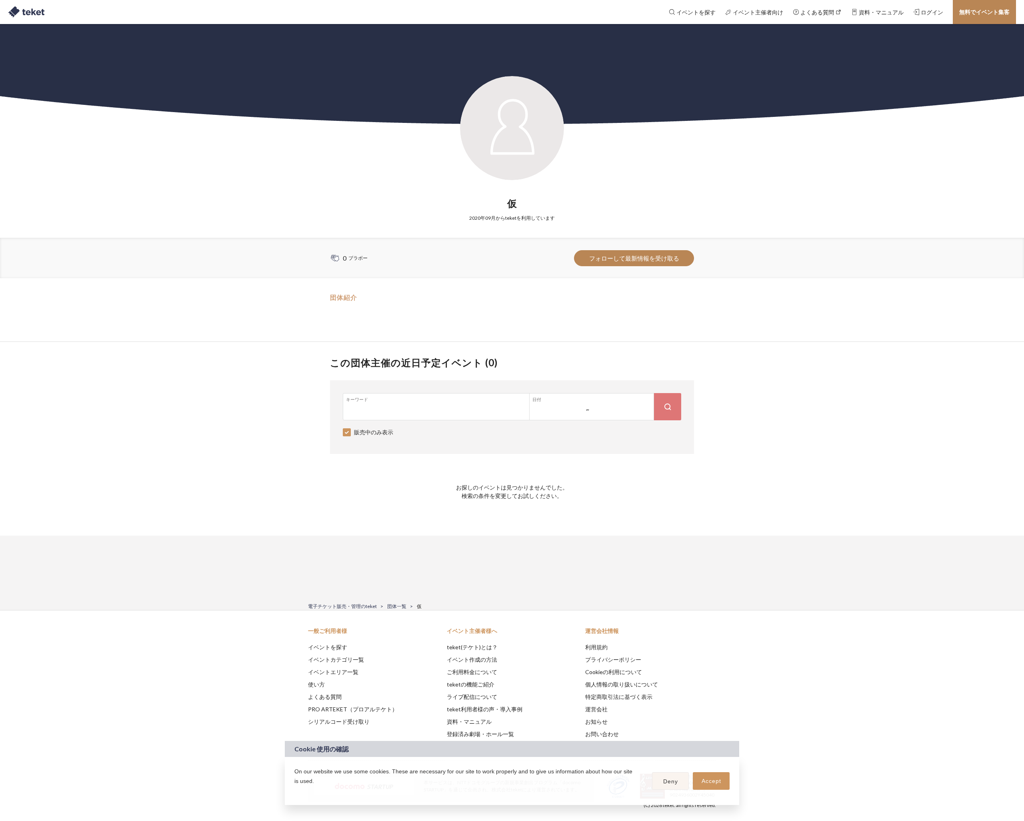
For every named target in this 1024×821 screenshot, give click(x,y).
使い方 (316, 684)
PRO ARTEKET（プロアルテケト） (353, 709)
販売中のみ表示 (373, 432)
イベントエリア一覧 (333, 671)
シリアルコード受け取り (339, 721)
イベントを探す (327, 647)
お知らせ (596, 721)
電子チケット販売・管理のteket (342, 606)
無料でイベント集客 (984, 11)
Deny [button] (670, 781)
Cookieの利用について (613, 671)
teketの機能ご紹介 (470, 684)
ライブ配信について (472, 696)
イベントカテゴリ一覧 (336, 659)
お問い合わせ (602, 734)
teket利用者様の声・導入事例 (484, 709)
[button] (295, 791)
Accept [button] (711, 781)
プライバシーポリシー (613, 659)
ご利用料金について (472, 671)
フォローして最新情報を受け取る (634, 258)
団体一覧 (396, 606)
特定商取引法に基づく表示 (618, 696)
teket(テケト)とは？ (472, 647)
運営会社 (596, 709)
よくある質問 (325, 696)
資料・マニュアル (469, 721)
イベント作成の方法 (472, 659)
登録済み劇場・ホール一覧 (480, 734)
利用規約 (596, 647)
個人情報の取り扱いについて (621, 684)
